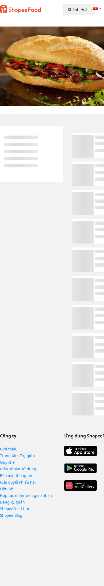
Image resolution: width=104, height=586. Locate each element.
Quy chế (7, 462)
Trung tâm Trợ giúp (17, 455)
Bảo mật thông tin (16, 475)
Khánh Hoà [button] (77, 9)
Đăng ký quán (12, 502)
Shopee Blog (11, 515)
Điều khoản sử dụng (18, 468)
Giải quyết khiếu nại (18, 482)
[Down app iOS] (80, 451)
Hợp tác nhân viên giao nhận (26, 495)
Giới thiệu (9, 449)
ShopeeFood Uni (14, 508)
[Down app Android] (80, 468)
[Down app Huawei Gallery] (80, 485)
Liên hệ (6, 488)
